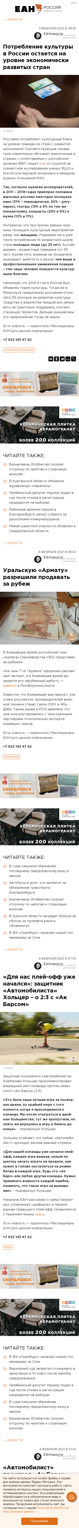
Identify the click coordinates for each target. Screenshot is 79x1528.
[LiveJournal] (73, 358)
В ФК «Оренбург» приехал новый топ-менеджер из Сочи (41, 935)
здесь (40, 1214)
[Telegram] (62, 358)
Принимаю (39, 1521)
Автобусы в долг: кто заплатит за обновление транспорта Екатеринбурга (37, 887)
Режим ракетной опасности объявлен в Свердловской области (42, 529)
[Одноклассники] (56, 358)
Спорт (8, 1247)
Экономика (11, 350)
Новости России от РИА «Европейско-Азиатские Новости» (29, 9)
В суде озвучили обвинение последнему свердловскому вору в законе (39, 871)
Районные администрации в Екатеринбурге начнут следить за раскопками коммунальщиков (37, 514)
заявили (9, 685)
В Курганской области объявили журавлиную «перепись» (36, 484)
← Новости (12, 19)
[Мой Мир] (67, 358)
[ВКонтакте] (50, 358)
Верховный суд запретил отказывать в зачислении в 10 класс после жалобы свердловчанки (42, 1373)
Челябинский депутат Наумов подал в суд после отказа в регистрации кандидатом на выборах (41, 497)
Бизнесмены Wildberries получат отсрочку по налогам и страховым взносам (37, 469)
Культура (28, 350)
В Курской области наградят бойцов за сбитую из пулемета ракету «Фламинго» (42, 921)
